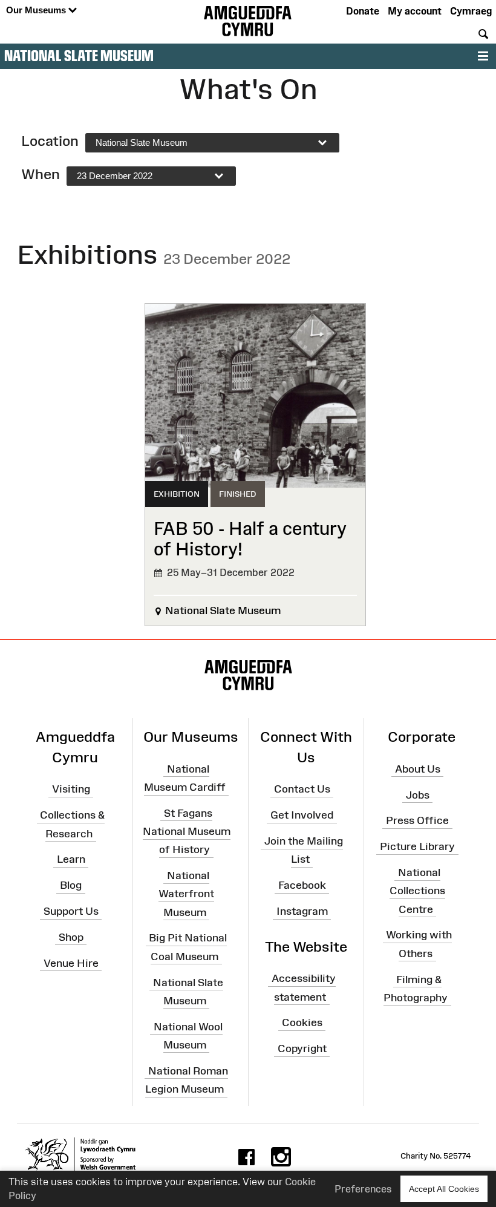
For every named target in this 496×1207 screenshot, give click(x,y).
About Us (417, 769)
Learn (71, 859)
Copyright (302, 1048)
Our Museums (37, 10)
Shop (71, 937)
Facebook (302, 885)
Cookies (302, 1022)
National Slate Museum (79, 56)
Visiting (71, 789)
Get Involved (301, 815)
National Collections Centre (417, 890)
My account (415, 10)
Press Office (417, 820)
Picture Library (417, 846)
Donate (362, 10)
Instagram (302, 911)
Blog (71, 885)
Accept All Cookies (444, 1189)
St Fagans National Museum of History (186, 831)
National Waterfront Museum (186, 893)
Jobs (417, 794)
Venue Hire (71, 963)
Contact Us (302, 789)
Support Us (71, 911)
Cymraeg (471, 10)
